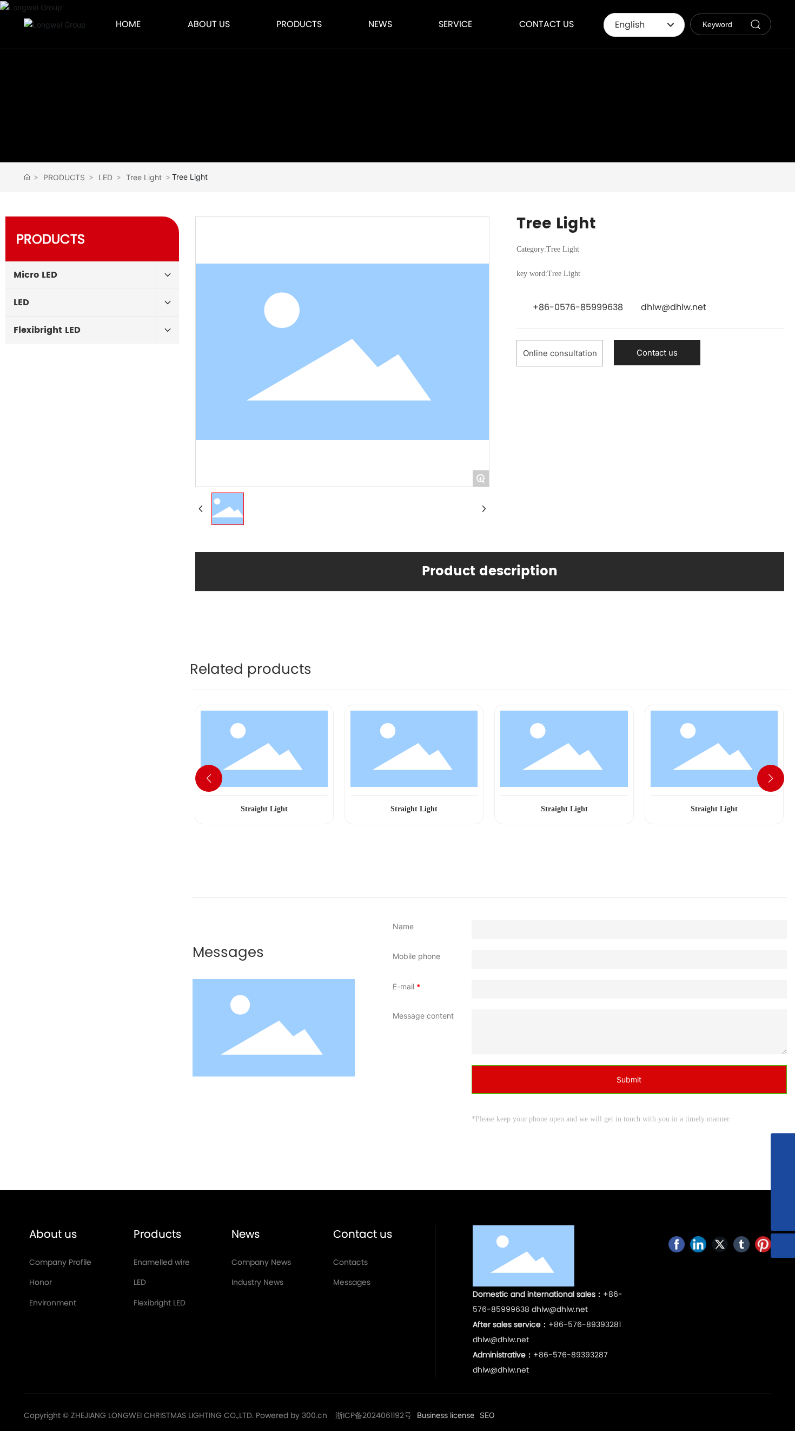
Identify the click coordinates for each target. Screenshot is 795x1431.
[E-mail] (783, 1170)
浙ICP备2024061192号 (373, 1415)
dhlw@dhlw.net (673, 307)
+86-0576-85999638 (578, 307)
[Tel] (783, 1194)
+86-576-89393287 (570, 1354)
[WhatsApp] (783, 1145)
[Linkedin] (698, 1244)
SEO (487, 1415)
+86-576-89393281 (584, 1324)
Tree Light (144, 177)
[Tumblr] (741, 1244)
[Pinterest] (763, 1244)
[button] (208, 778)
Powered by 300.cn (291, 1415)
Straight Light (264, 809)
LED (105, 177)
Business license (445, 1415)
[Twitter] (720, 1244)
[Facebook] (676, 1244)
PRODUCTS (64, 177)
